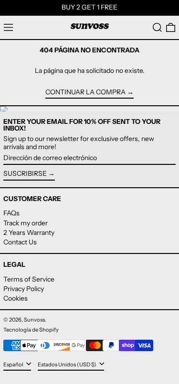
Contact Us (20, 242)
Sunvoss (34, 319)
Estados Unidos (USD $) (67, 364)
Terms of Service (28, 279)
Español (13, 364)
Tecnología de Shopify (31, 329)
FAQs (11, 213)
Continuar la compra (85, 92)
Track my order (25, 223)
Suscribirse (25, 173)
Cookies (15, 298)
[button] (157, 27)
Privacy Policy (23, 288)
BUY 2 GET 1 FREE (89, 7)
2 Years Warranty (28, 232)
